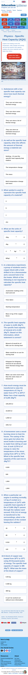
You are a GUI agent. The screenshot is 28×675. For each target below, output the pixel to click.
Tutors (14, 10)
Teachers (19, 10)
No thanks (15, 673)
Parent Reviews (18, 661)
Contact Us (3, 642)
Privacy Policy (18, 664)
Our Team (17, 658)
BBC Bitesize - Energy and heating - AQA (11, 612)
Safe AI (2, 666)
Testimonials (18, 660)
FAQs (2, 643)
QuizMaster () (7, 12)
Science (13, 30)
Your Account (4, 644)
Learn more (22, 673)
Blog (2, 660)
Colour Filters (4, 664)
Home (2, 30)
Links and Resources (6, 661)
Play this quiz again (17, 630)
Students (9, 10)
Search (14, 1)
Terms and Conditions (20, 663)
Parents (3, 10)
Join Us (5, 14)
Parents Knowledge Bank (7, 658)
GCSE (7, 30)
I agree (10, 673)
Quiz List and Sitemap (6, 663)
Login (23, 14)
